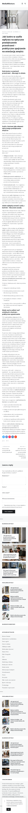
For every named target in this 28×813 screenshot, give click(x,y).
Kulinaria (4, 659)
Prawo (3, 675)
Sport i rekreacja (6, 682)
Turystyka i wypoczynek (8, 687)
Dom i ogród (5, 33)
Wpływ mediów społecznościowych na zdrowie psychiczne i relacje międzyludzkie (18, 599)
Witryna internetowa (8, 498)
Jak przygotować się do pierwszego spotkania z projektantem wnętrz (9, 556)
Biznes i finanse (6, 636)
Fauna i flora (5, 651)
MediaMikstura (8, 3)
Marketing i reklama (7, 662)
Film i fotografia (6, 654)
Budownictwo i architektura (9, 639)
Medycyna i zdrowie (7, 664)
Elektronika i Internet (7, 649)
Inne (3, 657)
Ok (8, 809)
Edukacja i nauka (6, 646)
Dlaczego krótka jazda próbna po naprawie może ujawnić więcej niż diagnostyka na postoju (10, 572)
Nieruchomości (6, 672)
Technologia (5, 685)
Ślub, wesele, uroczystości (8, 680)
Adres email (6, 492)
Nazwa (4, 487)
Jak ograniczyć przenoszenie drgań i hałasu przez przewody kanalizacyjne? (9, 538)
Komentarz (5, 475)
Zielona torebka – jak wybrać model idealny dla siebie (17, 607)
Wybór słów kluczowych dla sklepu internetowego (18, 615)
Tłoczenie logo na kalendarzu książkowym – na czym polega (17, 771)
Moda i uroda (5, 667)
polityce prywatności (12, 805)
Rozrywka (4, 677)
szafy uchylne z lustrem (11, 317)
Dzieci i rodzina (6, 644)
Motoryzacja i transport (8, 669)
